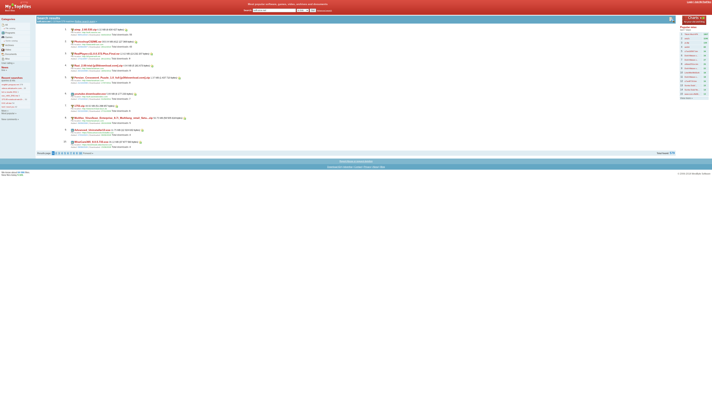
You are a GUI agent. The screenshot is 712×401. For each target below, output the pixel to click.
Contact (358, 167)
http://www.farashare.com (93, 68)
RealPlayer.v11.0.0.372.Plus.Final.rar (97, 53)
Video (8, 49)
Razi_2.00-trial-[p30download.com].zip (98, 65)
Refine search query (85, 21)
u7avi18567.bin (691, 51)
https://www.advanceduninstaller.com (97, 133)
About (376, 167)
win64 (687, 47)
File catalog (10, 28)
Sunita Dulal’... (691, 85)
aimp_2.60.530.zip (85, 29)
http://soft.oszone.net (91, 32)
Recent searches (12, 77)
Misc (7, 59)
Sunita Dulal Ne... (692, 90)
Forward (87, 153)
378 (21, 85)
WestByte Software (701, 173)
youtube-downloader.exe (90, 93)
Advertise (348, 167)
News (4, 67)
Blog (382, 167)
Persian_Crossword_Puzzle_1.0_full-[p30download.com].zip (112, 77)
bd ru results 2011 (9, 92)
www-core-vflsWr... (692, 94)
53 (25, 99)
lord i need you (8, 107)
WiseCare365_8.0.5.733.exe (91, 141)
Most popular (8, 113)
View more (685, 98)
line (3, 70)
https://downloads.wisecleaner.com (97, 145)
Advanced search (324, 10)
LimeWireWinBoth (692, 73)
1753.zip (79, 105)
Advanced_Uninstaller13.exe (92, 129)
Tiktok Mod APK (691, 34)
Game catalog (12, 41)
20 (24, 88)
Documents (11, 54)
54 (13, 103)
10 (80, 153)
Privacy (367, 167)
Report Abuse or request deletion (356, 161)
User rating (7, 63)
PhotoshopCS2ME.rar (87, 41)
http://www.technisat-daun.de (94, 109)
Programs (10, 33)
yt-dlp (687, 43)
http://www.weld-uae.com (92, 44)
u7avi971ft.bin (691, 81)
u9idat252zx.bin (691, 64)
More (4, 111)
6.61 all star (7, 103)
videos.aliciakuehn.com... (12, 88)
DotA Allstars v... (691, 56)
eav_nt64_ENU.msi (10, 96)
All (6, 25)
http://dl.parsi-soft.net (91, 56)
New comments (9, 119)
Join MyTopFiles (702, 2)
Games (8, 37)
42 (15, 107)
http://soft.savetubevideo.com (95, 97)
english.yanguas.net (10, 85)
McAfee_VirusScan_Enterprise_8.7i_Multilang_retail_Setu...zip (113, 117)
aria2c (687, 39)
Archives (9, 45)
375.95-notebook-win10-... (13, 99)
